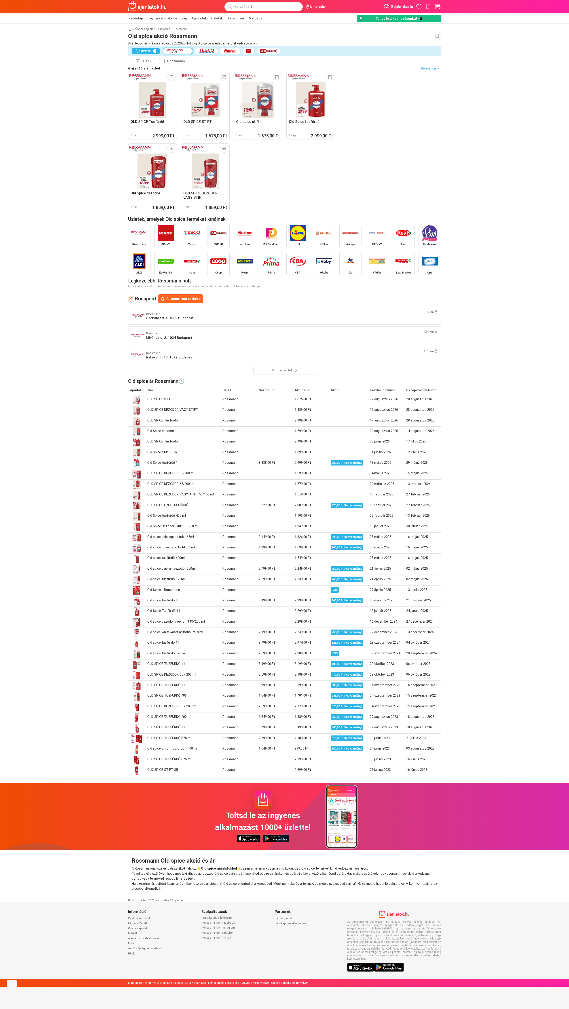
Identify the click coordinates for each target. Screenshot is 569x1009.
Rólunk (132, 943)
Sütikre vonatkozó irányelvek (289, 982)
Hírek (131, 953)
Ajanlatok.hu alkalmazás (143, 938)
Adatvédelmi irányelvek (254, 982)
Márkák (133, 933)
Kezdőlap (136, 18)
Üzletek (217, 18)
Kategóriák (236, 18)
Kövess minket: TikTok (216, 937)
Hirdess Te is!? (137, 923)
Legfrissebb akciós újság (167, 18)
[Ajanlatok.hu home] (147, 6)
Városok (255, 18)
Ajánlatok (199, 18)
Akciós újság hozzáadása (145, 948)
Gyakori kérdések (139, 918)
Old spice (164, 29)
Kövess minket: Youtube (217, 932)
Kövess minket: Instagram (218, 927)
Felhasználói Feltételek (223, 982)
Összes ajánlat (145, 29)
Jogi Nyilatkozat (195, 982)
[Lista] (437, 6)
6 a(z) (144, 68)
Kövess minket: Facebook (218, 922)
